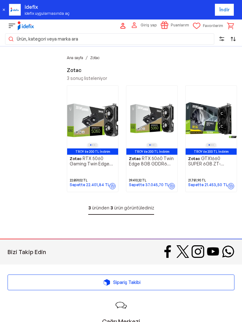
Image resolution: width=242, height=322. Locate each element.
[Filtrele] (222, 39)
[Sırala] (233, 39)
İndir (224, 10)
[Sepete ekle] (112, 186)
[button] (109, 39)
